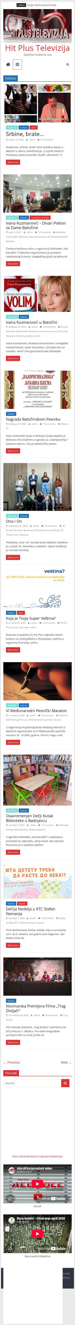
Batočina (12, 127)
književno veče (33, 335)
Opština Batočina (37, 829)
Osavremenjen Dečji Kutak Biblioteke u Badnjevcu (29, 818)
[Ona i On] (37, 465)
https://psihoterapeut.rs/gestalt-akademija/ (37, 1156)
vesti (33, 127)
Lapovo (22, 903)
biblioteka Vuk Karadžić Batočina (21, 331)
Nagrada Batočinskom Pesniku (33, 419)
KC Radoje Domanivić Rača (46, 530)
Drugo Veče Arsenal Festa (41, 5)
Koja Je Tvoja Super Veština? (31, 618)
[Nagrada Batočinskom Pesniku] (37, 373)
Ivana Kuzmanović (37, 236)
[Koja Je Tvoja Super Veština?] (37, 572)
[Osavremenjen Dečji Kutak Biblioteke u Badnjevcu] (37, 757)
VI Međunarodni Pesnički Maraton (36, 710)
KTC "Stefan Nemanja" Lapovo (29, 922)
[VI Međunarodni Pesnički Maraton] (37, 664)
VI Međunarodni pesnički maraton (44, 719)
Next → (66, 1062)
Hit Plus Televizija (37, 47)
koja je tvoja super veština (23, 627)
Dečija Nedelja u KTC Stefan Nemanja (30, 911)
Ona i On (14, 521)
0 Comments (46, 139)
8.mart (64, 326)
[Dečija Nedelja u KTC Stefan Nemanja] (37, 866)
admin (32, 139)
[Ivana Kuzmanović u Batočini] (37, 278)
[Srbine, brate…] (37, 86)
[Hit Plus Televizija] (8, 64)
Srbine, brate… (25, 134)
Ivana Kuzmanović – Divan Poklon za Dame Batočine (36, 225)
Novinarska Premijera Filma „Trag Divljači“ (36, 1008)
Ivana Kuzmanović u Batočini (31, 322)
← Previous (11, 1062)
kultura (23, 127)
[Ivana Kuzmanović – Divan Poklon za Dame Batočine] (37, 176)
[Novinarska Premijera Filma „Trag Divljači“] (37, 960)
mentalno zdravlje (40, 217)
